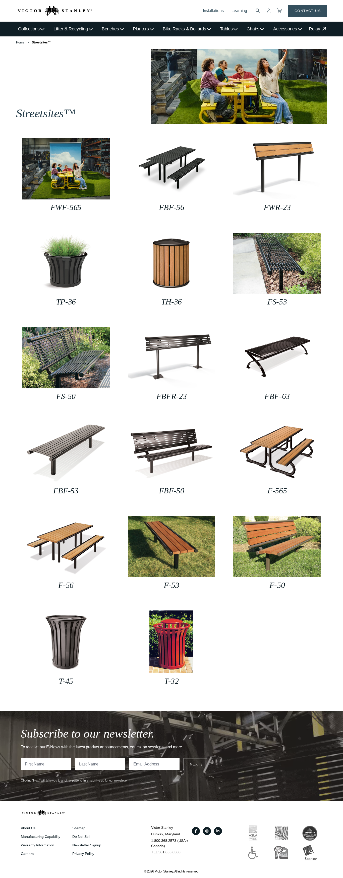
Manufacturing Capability (40, 837)
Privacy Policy (83, 854)
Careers (27, 854)
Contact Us (308, 11)
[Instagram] (207, 831)
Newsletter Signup (86, 845)
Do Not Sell (81, 837)
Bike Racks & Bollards (184, 28)
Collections (29, 28)
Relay (315, 28)
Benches (110, 28)
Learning (239, 11)
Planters (141, 28)
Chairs (253, 28)
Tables (226, 28)
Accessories (285, 28)
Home (20, 42)
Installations (213, 11)
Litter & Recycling (70, 28)
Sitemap (78, 828)
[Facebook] (196, 831)
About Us (28, 828)
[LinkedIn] (218, 831)
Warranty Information (37, 845)
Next (195, 764)
